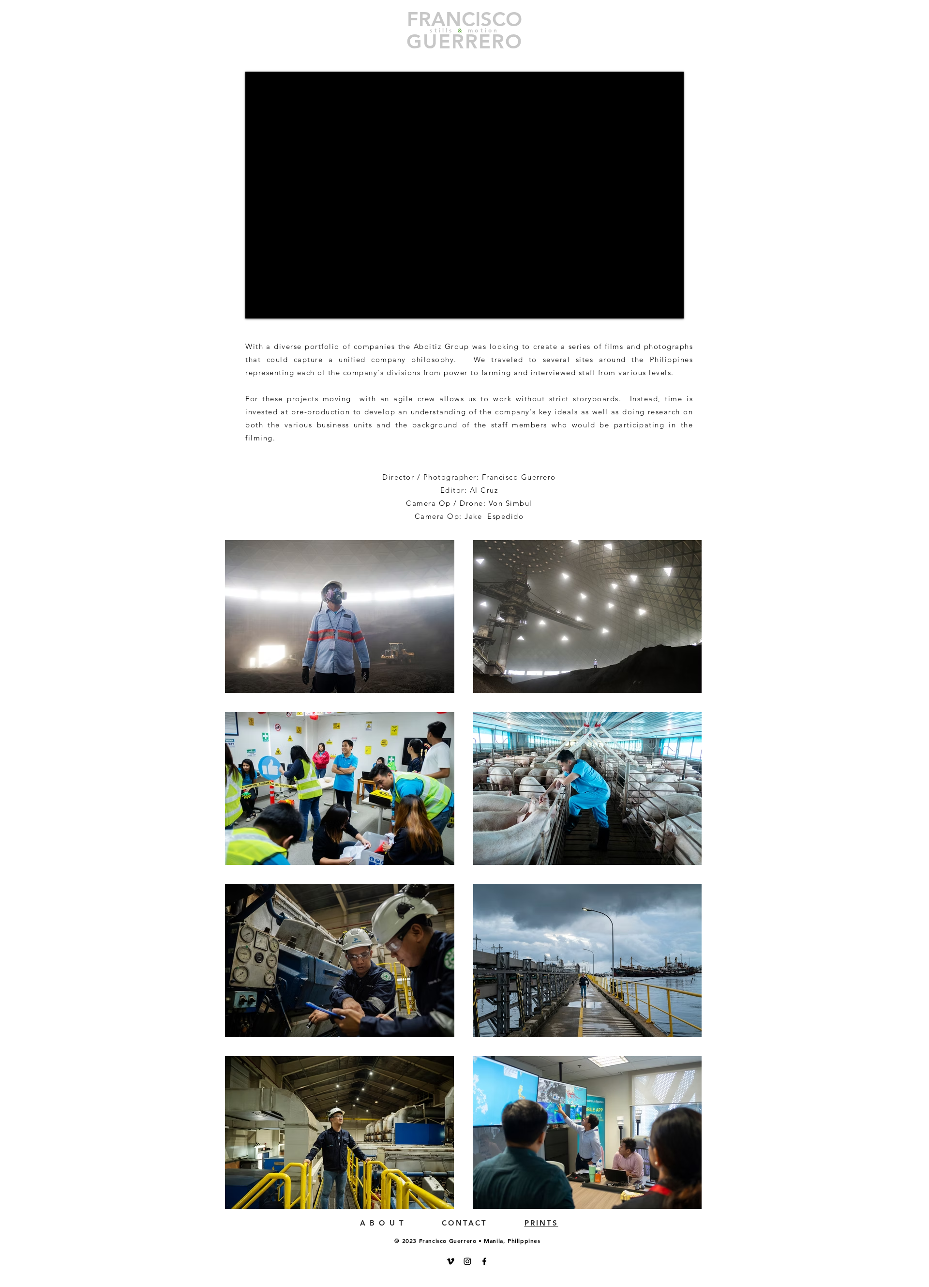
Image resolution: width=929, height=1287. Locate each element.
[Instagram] (467, 1261)
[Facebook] (484, 1261)
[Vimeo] (450, 1261)
